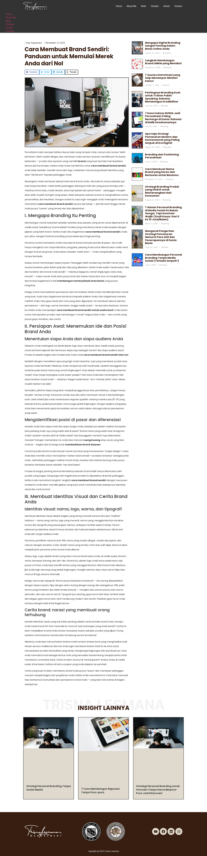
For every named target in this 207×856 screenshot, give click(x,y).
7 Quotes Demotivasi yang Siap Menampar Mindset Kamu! (162, 78)
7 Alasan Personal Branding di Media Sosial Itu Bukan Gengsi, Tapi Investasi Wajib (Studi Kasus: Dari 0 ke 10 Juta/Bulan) (163, 213)
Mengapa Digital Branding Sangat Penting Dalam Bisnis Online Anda (162, 46)
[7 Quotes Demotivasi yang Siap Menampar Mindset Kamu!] (137, 80)
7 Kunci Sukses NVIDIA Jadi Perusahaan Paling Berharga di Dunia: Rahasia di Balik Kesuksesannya (163, 117)
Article (166, 6)
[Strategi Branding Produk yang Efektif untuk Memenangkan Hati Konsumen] (137, 193)
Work (143, 6)
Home (119, 6)
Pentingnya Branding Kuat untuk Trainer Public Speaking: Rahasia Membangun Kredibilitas (162, 97)
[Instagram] (178, 831)
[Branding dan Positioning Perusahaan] (137, 158)
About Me (131, 6)
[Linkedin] (171, 831)
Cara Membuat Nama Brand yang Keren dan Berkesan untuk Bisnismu (162, 172)
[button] (32, 72)
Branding (167, 53)
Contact (178, 6)
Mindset (166, 85)
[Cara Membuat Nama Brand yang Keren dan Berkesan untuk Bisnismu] (137, 174)
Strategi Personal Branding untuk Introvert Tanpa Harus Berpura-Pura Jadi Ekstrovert (158, 789)
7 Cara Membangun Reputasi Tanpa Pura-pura (100, 790)
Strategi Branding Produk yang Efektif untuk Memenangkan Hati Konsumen (162, 191)
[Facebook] (163, 831)
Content (155, 6)
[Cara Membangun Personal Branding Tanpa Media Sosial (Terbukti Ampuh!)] (137, 259)
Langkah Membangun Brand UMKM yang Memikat (163, 62)
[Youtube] (155, 831)
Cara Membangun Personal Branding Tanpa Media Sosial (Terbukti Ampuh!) (163, 257)
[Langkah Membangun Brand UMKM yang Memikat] (137, 64)
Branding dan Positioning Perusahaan (162, 156)
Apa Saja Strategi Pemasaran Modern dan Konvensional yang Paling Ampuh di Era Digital (162, 138)
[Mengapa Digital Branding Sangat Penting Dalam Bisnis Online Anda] (137, 47)
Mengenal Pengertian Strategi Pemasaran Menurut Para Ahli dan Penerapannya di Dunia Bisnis (161, 237)
